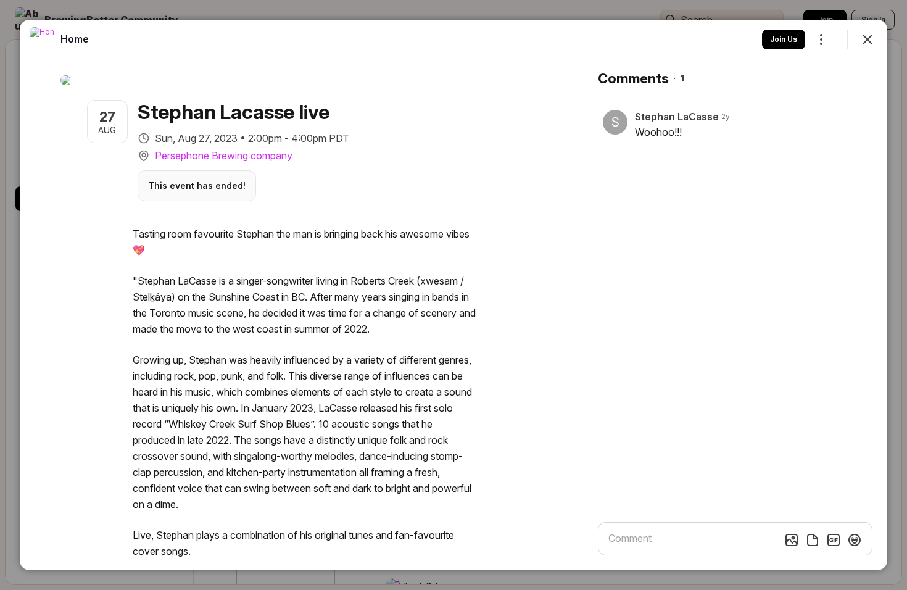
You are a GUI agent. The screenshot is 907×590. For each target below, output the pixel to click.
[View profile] (42, 39)
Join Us (783, 39)
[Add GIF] (833, 540)
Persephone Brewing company (223, 155)
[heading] (74, 39)
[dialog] (453, 295)
